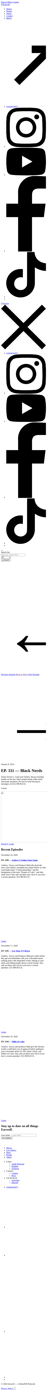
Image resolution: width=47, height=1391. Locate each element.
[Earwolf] (5, 4)
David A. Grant (7, 844)
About (8, 13)
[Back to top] (15, 1388)
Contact (9, 16)
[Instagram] (26, 146)
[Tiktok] (26, 297)
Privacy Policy (7, 1388)
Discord (14, 1183)
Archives (15, 1169)
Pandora (14, 1166)
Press (13, 1176)
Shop (8, 1152)
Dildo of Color (18, 1041)
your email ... (6, 1135)
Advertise (15, 1180)
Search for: (5, 552)
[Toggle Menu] (2, 550)
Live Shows (11, 1150)
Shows (9, 9)
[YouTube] (26, 175)
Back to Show (22, 674)
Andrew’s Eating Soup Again (25, 860)
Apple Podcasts (17, 1164)
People (9, 11)
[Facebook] (26, 251)
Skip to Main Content (10, 2)
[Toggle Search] (23, 326)
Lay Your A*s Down (21, 951)
